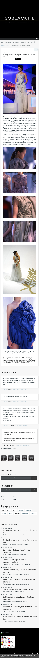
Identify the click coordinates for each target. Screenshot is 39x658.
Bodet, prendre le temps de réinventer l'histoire (19, 580)
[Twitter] (11, 458)
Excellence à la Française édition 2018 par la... (20, 617)
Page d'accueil (5, 45)
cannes (5, 360)
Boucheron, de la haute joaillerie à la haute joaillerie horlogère (18, 42)
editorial (25, 513)
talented (8, 362)
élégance (28, 510)
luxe (3, 510)
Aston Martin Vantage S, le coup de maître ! (20, 531)
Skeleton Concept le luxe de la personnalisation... (15, 561)
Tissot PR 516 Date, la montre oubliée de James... (19, 570)
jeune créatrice (22, 361)
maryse (10, 389)
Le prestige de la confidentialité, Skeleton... (16, 551)
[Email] (31, 458)
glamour (16, 361)
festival (33, 359)
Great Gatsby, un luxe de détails (21, 45)
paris (10, 513)
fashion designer (15, 362)
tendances (33, 513)
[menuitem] (19, 42)
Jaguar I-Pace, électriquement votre (18, 589)
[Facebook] (4, 458)
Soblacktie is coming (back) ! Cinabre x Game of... (18, 598)
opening (29, 360)
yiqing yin (28, 359)
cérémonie (18, 360)
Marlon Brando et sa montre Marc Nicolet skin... (20, 541)
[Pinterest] (17, 458)
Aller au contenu (5, 1)
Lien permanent (9, 358)
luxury (14, 510)
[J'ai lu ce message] (37, 653)
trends (21, 510)
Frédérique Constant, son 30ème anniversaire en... (20, 608)
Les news (28, 358)
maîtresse (12, 360)
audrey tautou (22, 359)
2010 (32, 361)
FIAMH (23, 358)
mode (11, 361)
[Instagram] (24, 458)
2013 (8, 360)
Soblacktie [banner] (19, 19)
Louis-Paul (11, 426)
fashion (8, 361)
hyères (28, 361)
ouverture (24, 360)
